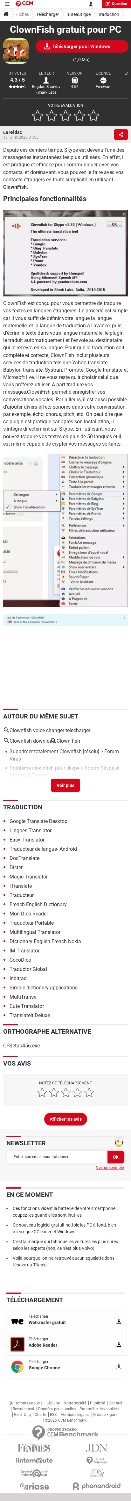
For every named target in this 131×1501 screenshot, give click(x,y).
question (119, 4)
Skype (71, 150)
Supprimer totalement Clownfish (46, 751)
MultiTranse (23, 997)
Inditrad (18, 978)
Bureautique (78, 14)
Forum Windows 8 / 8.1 (101, 784)
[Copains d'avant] (34, 1473)
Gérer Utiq (22, 1414)
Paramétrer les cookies (99, 1409)
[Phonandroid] (97, 1486)
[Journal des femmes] (34, 1448)
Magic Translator (29, 877)
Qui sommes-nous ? (26, 1403)
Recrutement (23, 1409)
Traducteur (22, 895)
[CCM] (24, 4)
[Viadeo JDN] (97, 1473)
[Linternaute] (34, 1461)
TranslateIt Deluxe (30, 1015)
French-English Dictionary (38, 904)
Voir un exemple (110, 1167)
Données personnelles (57, 1409)
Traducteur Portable (32, 923)
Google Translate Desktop (38, 821)
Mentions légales (74, 1414)
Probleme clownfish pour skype (44, 768)
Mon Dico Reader (29, 914)
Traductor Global (28, 969)
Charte (40, 1414)
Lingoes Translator (31, 830)
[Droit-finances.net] (97, 1461)
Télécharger (47, 14)
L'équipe (53, 1403)
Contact (115, 1403)
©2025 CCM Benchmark (65, 1420)
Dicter (16, 867)
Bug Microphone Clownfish (40, 784)
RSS (53, 1414)
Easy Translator (27, 840)
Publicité (97, 1403)
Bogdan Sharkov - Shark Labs (46, 89)
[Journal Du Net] (97, 1448)
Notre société (75, 1403)
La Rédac (12, 132)
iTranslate (21, 886)
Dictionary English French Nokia (45, 941)
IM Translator (24, 951)
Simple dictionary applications (44, 988)
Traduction (108, 14)
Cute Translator (27, 1006)
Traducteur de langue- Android (43, 849)
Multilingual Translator (35, 932)
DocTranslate (24, 858)
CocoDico (20, 960)
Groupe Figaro (105, 1414)
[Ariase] (34, 1486)
